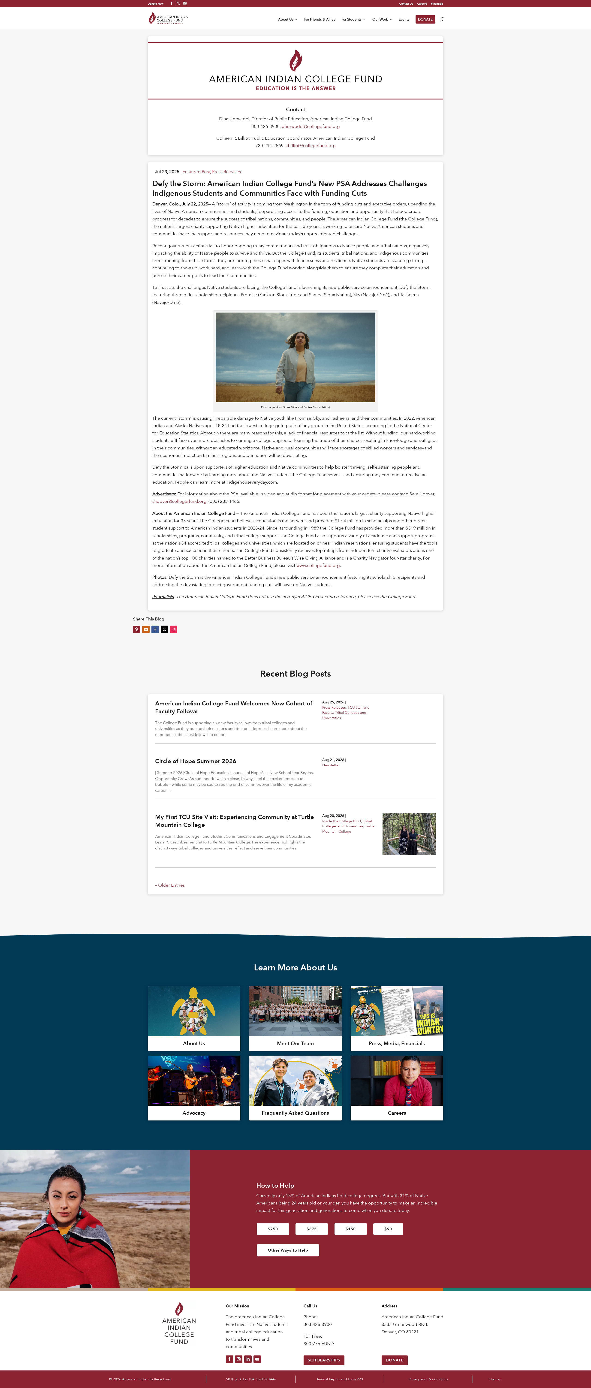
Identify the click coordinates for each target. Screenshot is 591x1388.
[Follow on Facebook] (229, 1359)
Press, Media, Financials (397, 1043)
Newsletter (331, 765)
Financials (437, 3)
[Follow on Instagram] (238, 1359)
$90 (388, 1229)
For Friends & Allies (319, 19)
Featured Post (196, 171)
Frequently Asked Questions (295, 1113)
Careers (422, 3)
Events (404, 19)
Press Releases (226, 171)
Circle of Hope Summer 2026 (195, 761)
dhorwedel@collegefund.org (311, 126)
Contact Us (406, 3)
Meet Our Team (295, 1043)
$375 (312, 1229)
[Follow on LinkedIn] (248, 1359)
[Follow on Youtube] (257, 1359)
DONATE (425, 19)
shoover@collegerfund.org (179, 501)
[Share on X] (164, 629)
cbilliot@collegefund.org (311, 145)
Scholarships (324, 1360)
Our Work (380, 19)
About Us (285, 19)
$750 (273, 1229)
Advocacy (194, 1113)
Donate (395, 1360)
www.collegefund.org (318, 565)
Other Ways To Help (288, 1250)
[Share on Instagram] (173, 629)
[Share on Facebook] (155, 629)
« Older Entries (170, 885)
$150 (351, 1229)
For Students (351, 19)
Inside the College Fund (341, 821)
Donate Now (155, 3)
